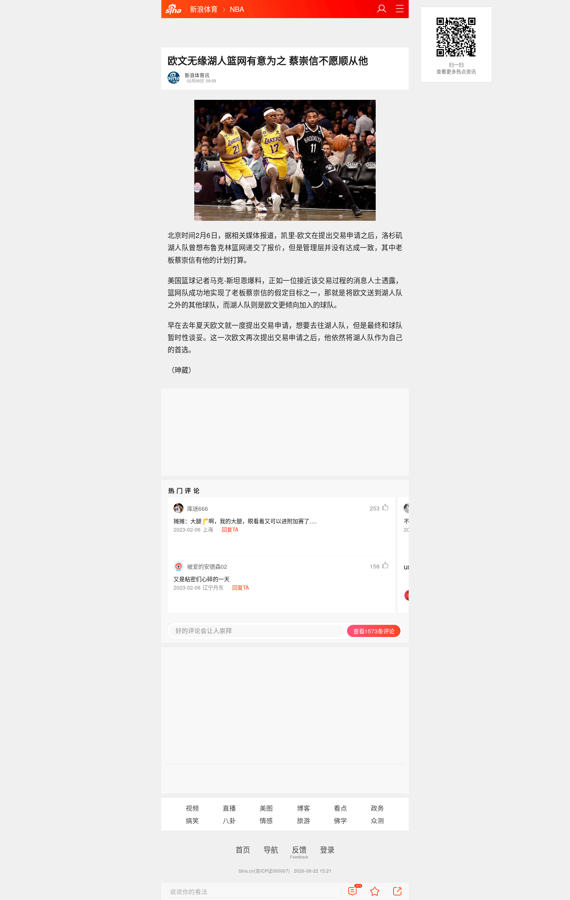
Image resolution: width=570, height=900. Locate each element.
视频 (192, 808)
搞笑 (192, 820)
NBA (237, 9)
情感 (266, 820)
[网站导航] (400, 9)
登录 (327, 849)
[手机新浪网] (173, 9)
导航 (271, 849)
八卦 (229, 820)
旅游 (303, 820)
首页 (243, 849)
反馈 (299, 849)
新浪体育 (204, 9)
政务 (377, 808)
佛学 (340, 820)
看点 (340, 808)
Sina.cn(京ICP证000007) (264, 870)
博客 (303, 808)
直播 (229, 808)
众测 (377, 820)
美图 (266, 808)
